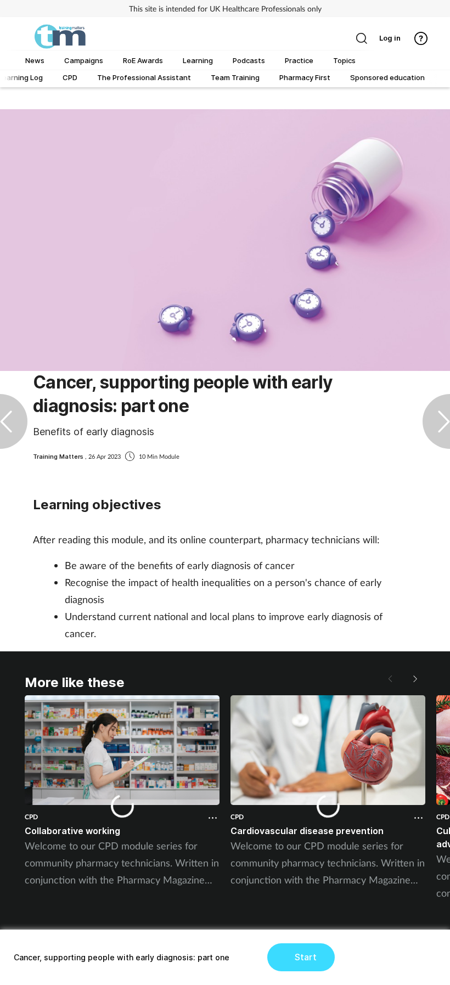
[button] (414, 679)
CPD (31, 817)
